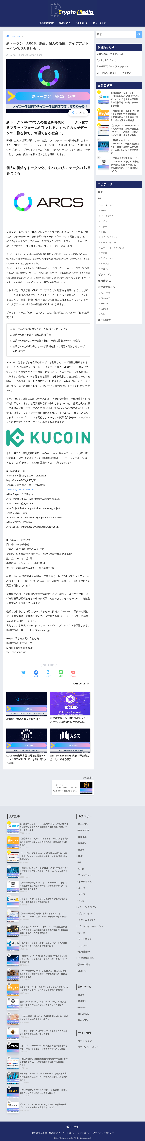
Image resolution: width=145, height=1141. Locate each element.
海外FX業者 (104, 320)
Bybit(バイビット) (106, 60)
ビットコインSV (108, 242)
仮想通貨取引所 (46, 23)
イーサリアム (107, 216)
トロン (104, 232)
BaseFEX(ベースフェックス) (112, 66)
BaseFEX (105, 293)
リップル (105, 263)
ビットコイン (99, 23)
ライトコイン (107, 258)
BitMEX (104, 309)
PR (88, 683)
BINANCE (105, 298)
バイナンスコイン (109, 237)
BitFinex (104, 303)
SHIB (103, 210)
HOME (74, 1127)
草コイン (105, 269)
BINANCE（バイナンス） (110, 54)
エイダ (104, 221)
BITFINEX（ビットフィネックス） (115, 72)
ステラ (104, 226)
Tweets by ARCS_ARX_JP (20, 489)
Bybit (103, 314)
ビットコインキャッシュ (112, 247)
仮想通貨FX (64, 23)
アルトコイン (81, 23)
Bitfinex (82, 1007)
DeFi (100, 192)
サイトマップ (85, 1041)
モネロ (104, 253)
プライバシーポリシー (89, 1047)
